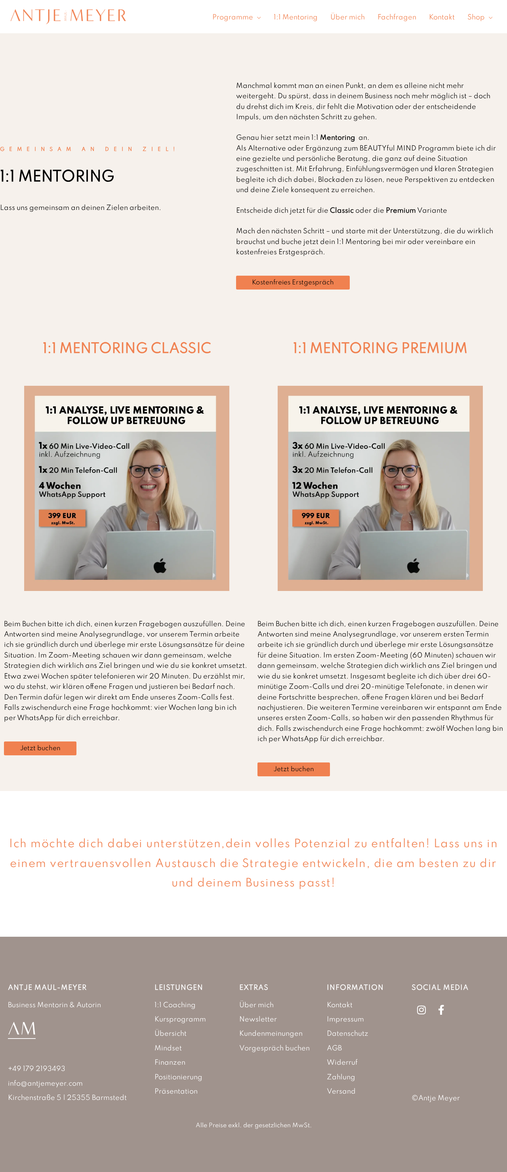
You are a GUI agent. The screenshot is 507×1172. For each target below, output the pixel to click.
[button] (257, 17)
